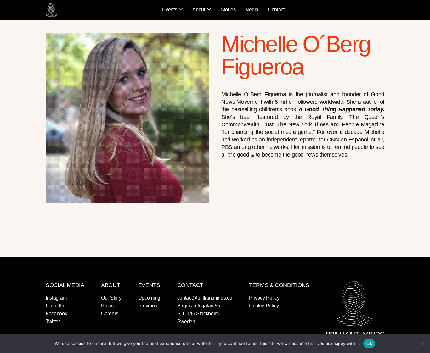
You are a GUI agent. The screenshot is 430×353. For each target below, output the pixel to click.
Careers (109, 313)
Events (169, 9)
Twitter (53, 321)
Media (251, 9)
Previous (147, 305)
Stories (228, 9)
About (198, 9)
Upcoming (149, 298)
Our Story (111, 298)
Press (107, 305)
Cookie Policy (264, 305)
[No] (422, 343)
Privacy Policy (264, 298)
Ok (369, 343)
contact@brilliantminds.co (204, 298)
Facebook (56, 313)
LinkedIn (55, 305)
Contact (276, 9)
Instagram (56, 298)
